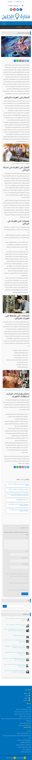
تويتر (27, 695)
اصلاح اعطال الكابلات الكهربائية (24, 740)
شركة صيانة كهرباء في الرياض (24, 725)
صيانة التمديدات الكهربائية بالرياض (23, 744)
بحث (5, 606)
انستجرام (25, 700)
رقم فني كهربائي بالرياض (26, 751)
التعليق (26, 537)
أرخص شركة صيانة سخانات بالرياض (23, 709)
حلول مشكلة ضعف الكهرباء (18, 163)
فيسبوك (26, 693)
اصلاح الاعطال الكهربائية (25, 742)
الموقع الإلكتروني (25, 564)
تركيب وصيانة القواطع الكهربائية (19, 635)
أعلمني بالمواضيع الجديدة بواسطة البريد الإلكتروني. (18, 590)
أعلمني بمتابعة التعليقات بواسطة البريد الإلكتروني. (18, 583)
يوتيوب (26, 698)
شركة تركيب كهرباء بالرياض (25, 716)
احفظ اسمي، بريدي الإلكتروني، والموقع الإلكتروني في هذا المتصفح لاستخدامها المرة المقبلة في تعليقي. (17, 575)
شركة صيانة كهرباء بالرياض (25, 723)
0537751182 (9, 758)
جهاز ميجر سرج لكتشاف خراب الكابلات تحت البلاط (15, 624)
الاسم (26, 551)
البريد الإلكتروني (25, 557)
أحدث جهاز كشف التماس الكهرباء (24, 733)
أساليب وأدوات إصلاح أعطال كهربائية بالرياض (14, 390)
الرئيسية (29, 707)
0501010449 (19, 758)
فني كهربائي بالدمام (27, 749)
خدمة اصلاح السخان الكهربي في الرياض (22, 714)
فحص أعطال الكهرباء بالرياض (24, 747)
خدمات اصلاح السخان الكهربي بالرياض (23, 711)
